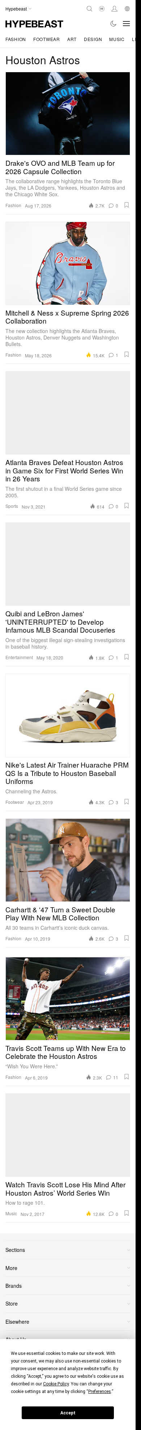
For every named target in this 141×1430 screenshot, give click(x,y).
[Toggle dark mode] (114, 23)
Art (72, 39)
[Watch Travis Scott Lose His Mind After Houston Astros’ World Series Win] (67, 1135)
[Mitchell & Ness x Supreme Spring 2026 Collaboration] (67, 263)
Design (93, 39)
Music (117, 39)
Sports (11, 506)
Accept (68, 1412)
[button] (126, 205)
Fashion (15, 39)
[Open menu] (126, 23)
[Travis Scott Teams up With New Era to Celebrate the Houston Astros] (67, 998)
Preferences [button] (99, 1391)
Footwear (46, 39)
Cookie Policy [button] (56, 1383)
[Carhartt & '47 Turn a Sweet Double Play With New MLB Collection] (67, 860)
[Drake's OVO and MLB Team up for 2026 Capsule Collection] (67, 113)
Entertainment (19, 657)
